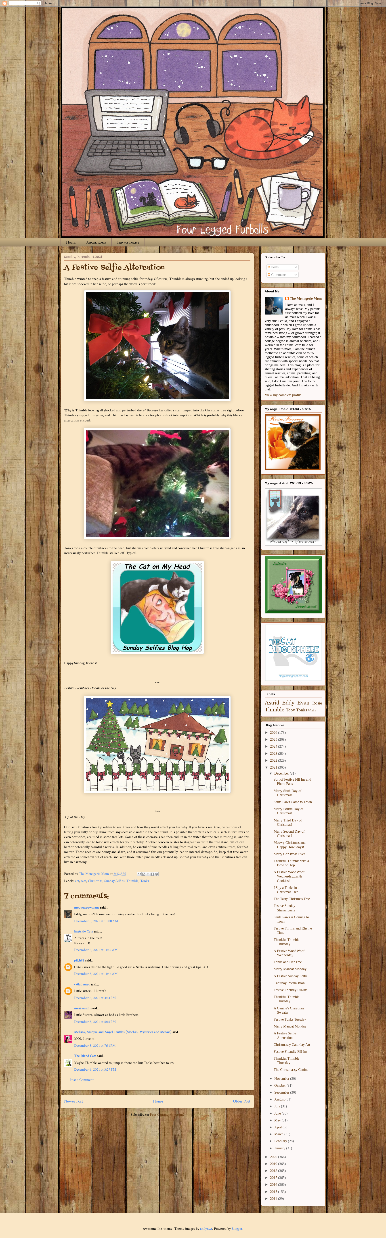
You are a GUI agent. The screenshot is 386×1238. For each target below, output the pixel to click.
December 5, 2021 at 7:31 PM (94, 1045)
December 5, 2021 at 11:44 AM (95, 973)
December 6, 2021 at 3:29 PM (95, 1069)
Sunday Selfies (114, 881)
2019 (274, 1164)
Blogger (237, 1228)
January (280, 1148)
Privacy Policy (128, 242)
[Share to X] (148, 874)
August (279, 1099)
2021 (274, 767)
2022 (274, 760)
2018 (274, 1171)
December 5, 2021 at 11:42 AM (95, 950)
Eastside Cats (83, 931)
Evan (303, 702)
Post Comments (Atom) (167, 1114)
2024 (274, 746)
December (282, 773)
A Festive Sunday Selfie (291, 976)
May (278, 1120)
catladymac (82, 984)
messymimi (82, 1008)
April (278, 1127)
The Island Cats (85, 1056)
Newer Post (73, 1101)
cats (83, 881)
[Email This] (139, 874)
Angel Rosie (96, 242)
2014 (274, 1198)
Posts (274, 267)
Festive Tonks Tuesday (290, 1019)
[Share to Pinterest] (156, 874)
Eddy (288, 702)
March (279, 1134)
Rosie (317, 703)
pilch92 (79, 960)
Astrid (272, 702)
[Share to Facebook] (152, 874)
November (282, 1078)
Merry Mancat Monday (290, 969)
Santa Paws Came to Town (293, 802)
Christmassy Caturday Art (292, 1044)
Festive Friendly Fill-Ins (290, 990)
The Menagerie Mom (306, 298)
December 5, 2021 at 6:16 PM (95, 1021)
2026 (274, 732)
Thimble (132, 881)
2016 (274, 1184)
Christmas (95, 881)
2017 (274, 1178)
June (278, 1113)
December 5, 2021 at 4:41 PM (95, 998)
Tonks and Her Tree (288, 962)
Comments (278, 275)
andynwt (206, 1228)
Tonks (144, 881)
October (280, 1085)
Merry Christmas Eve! (289, 854)
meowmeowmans (86, 907)
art (77, 881)
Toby (290, 710)
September (282, 1092)
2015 (274, 1192)
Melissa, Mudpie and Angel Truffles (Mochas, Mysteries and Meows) (123, 1032)
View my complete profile (283, 395)
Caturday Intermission (289, 983)
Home (71, 242)
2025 (274, 739)
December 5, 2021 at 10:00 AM (96, 921)
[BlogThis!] (143, 874)
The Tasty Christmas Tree (292, 899)
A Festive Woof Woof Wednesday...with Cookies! (289, 876)
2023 (274, 753)
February (281, 1141)
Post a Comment (82, 1080)
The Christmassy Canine (291, 1069)
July (277, 1106)
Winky (312, 710)
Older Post (241, 1101)
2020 (274, 1157)
